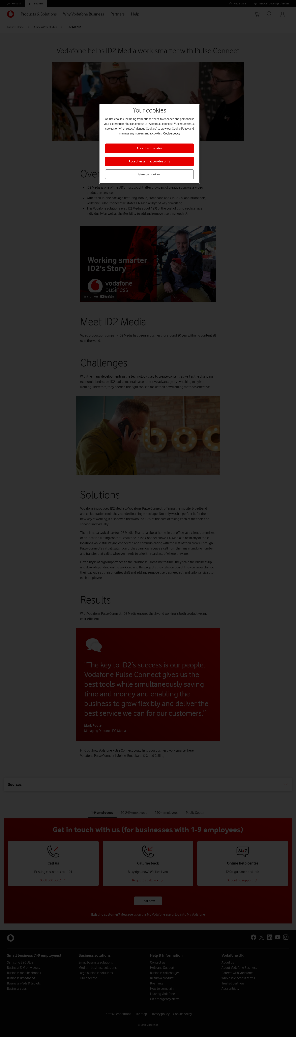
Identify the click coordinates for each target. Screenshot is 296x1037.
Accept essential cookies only (149, 161)
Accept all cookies (149, 148)
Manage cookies (149, 174)
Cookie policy (171, 133)
